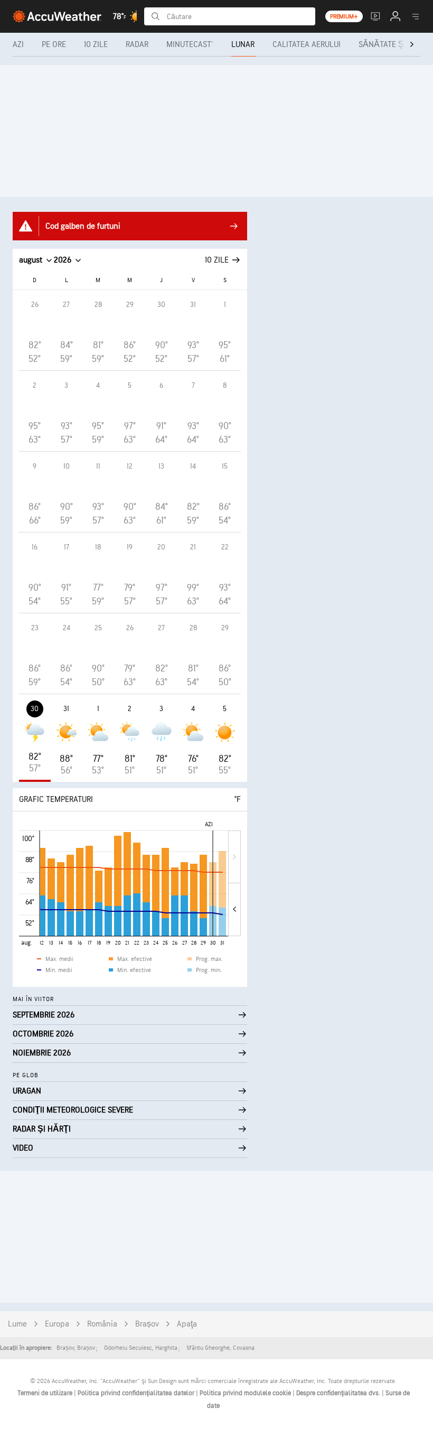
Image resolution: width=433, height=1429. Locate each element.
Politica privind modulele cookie (246, 1393)
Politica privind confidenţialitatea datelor (137, 1393)
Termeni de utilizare (45, 1393)
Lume (17, 1324)
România (102, 1324)
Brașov (147, 1324)
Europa (57, 1324)
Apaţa (187, 1324)
